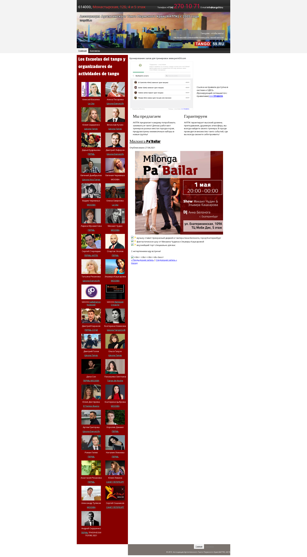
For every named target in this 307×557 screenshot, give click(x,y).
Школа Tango (91, 128)
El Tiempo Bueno (91, 406)
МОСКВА (91, 204)
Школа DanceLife (115, 103)
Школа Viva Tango (91, 179)
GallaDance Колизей (94, 303)
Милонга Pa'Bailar (145, 141)
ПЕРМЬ (91, 154)
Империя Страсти (117, 303)
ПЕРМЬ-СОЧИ (91, 330)
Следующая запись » (166, 260)
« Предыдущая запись (142, 260)
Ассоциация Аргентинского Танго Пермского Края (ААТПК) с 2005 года (139, 16)
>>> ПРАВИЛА (216, 96)
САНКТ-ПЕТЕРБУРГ (115, 481)
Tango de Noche (115, 380)
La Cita (91, 103)
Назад (134, 263)
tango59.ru (86, 20)
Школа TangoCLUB (116, 330)
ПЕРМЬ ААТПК (91, 255)
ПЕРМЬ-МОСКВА (91, 380)
